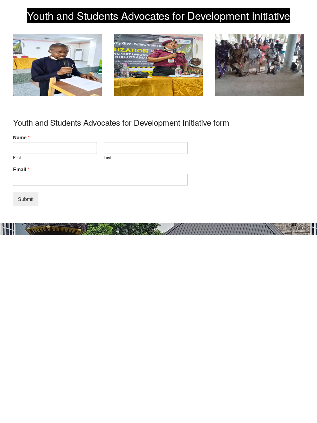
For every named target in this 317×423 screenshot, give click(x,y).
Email (21, 169)
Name (21, 137)
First (17, 157)
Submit (25, 199)
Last (107, 157)
